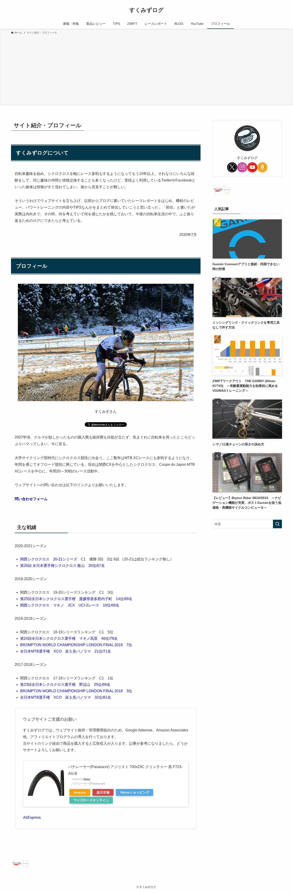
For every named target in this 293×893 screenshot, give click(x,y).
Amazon (79, 792)
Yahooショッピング (134, 792)
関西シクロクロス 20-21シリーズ (48, 559)
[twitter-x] (232, 167)
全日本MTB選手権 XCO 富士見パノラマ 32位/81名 (65, 697)
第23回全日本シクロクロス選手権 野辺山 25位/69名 (65, 684)
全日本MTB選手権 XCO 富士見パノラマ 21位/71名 (65, 651)
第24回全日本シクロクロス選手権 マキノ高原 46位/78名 (69, 638)
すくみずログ (146, 10)
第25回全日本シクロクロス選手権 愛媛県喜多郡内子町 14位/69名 (76, 599)
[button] (106, 499)
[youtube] (252, 167)
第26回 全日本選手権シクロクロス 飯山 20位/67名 (62, 566)
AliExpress (32, 817)
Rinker (87, 779)
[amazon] (262, 167)
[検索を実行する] (277, 524)
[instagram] (242, 167)
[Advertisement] (146, 69)
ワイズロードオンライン (91, 800)
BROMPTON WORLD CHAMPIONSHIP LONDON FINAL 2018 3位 (76, 691)
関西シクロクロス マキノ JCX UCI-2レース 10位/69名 (69, 605)
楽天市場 (103, 792)
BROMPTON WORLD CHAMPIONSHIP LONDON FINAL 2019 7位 (76, 645)
